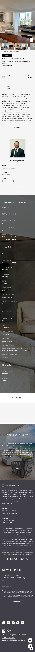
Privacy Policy (28, 596)
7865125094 (6, 174)
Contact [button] (17, 127)
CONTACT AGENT (17, 186)
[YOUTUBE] (18, 622)
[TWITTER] (22, 622)
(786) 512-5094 (7, 522)
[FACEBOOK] (4, 622)
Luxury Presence (8, 637)
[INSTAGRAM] (8, 622)
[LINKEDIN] (13, 622)
